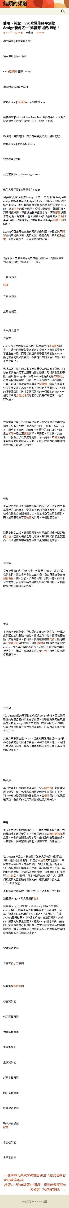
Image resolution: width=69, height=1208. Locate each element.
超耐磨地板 (55, 833)
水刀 (16, 963)
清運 (5, 284)
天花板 (22, 102)
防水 (36, 898)
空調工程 (58, 220)
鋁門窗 (48, 788)
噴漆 (46, 795)
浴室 (16, 208)
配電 (5, 1127)
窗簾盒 (43, 384)
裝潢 (26, 433)
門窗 (60, 216)
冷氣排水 (54, 345)
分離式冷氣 (22, 395)
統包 (57, 437)
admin (41, 32)
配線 (58, 212)
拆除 (10, 433)
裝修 (28, 517)
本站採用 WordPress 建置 (34, 1201)
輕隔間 (13, 71)
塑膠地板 (8, 578)
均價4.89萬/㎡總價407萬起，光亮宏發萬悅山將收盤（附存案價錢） (35, 1187)
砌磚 (39, 643)
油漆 (42, 860)
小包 (8, 536)
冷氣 (10, 875)
